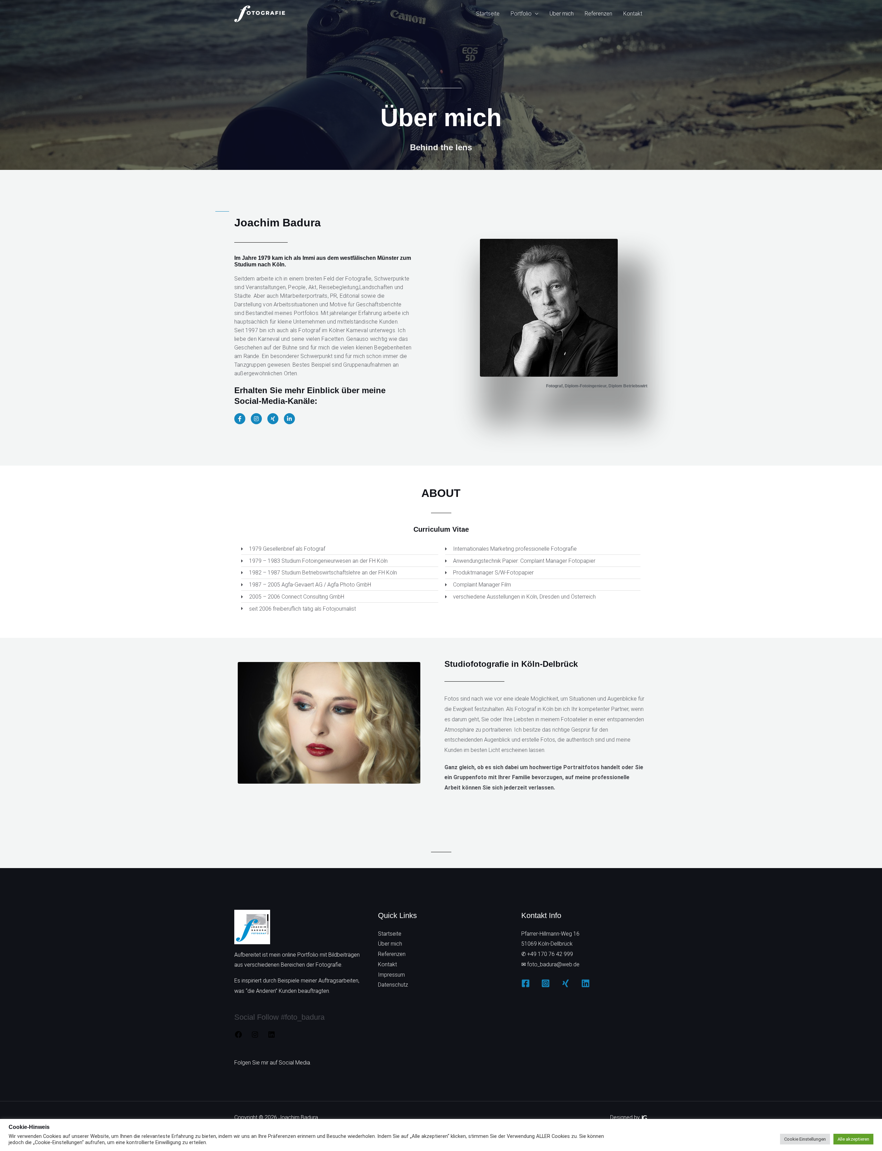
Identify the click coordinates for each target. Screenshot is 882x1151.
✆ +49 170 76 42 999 (547, 954)
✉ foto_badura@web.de (550, 964)
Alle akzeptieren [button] (853, 1139)
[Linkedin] (585, 983)
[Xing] (565, 983)
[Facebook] (238, 1036)
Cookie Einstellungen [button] (805, 1139)
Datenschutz (393, 984)
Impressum (391, 974)
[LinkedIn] (271, 1036)
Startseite (488, 13)
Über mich (562, 13)
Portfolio (521, 13)
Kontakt (632, 13)
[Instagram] (255, 1036)
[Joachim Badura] (260, 13)
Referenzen (598, 13)
